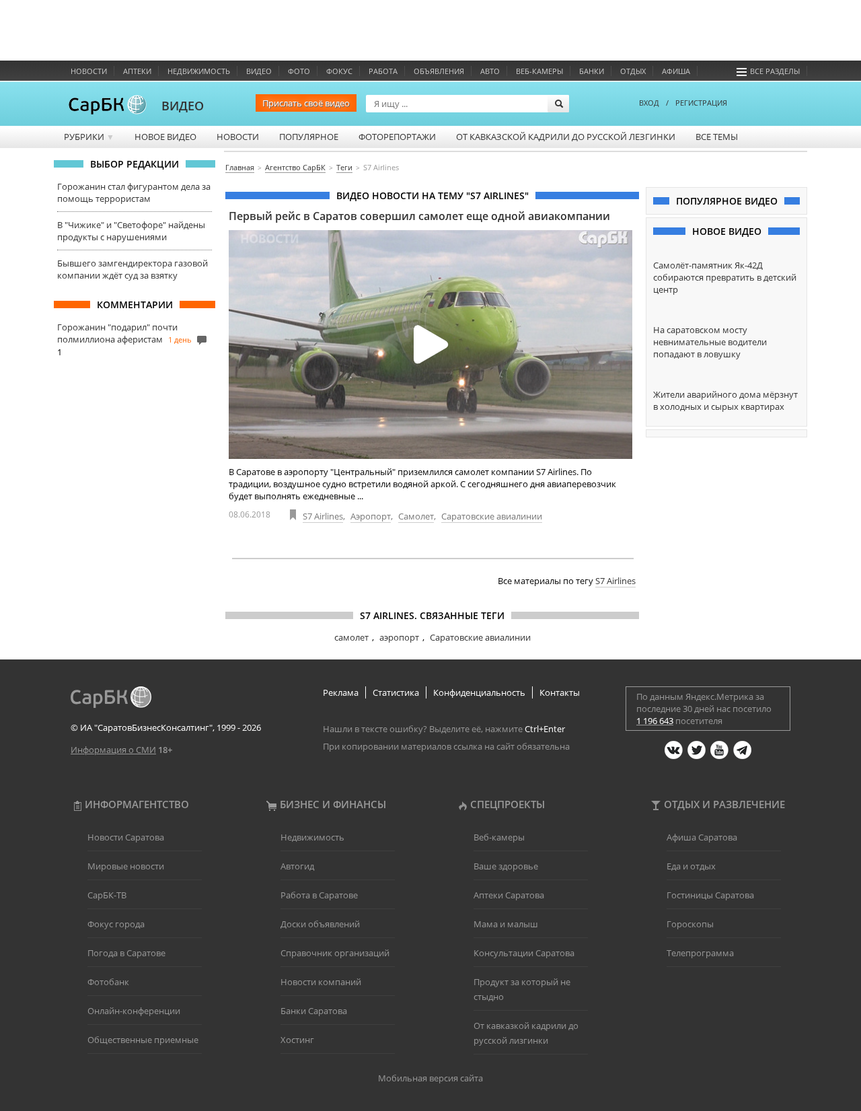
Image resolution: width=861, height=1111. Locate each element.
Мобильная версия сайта (430, 1078)
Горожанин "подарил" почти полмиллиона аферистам (117, 333)
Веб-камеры (539, 71)
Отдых (633, 71)
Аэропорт (370, 516)
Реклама (341, 692)
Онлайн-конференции (133, 1011)
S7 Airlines (323, 516)
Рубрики (89, 137)
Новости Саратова (125, 837)
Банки (591, 71)
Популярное (308, 137)
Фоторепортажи (397, 137)
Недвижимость (198, 71)
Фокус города (116, 924)
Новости (89, 71)
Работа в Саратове (319, 895)
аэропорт (399, 637)
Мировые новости (125, 866)
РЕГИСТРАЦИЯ (701, 103)
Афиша (676, 71)
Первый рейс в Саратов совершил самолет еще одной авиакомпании (419, 216)
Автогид (297, 866)
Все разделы (775, 71)
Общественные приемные (142, 1040)
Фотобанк (108, 982)
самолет (351, 637)
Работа (383, 71)
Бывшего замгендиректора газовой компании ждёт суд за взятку (132, 269)
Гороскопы (690, 924)
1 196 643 (654, 721)
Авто (490, 71)
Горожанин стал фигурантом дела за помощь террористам (134, 192)
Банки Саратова (313, 1011)
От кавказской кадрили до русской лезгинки (565, 137)
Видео (259, 71)
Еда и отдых (691, 866)
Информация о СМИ (113, 750)
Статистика (396, 692)
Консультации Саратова (524, 953)
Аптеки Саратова (509, 895)
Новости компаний (320, 982)
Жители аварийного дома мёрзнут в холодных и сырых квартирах (725, 400)
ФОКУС (339, 71)
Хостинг (297, 1040)
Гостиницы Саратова (710, 895)
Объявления (439, 71)
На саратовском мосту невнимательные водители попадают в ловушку (710, 342)
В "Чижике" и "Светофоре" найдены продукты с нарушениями (131, 231)
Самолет (416, 516)
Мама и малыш (506, 924)
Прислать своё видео (306, 103)
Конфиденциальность (479, 692)
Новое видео (165, 137)
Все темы (717, 137)
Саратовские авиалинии (491, 516)
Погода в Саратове (126, 953)
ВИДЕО (182, 106)
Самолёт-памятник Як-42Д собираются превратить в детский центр (724, 277)
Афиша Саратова (702, 837)
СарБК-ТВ (106, 895)
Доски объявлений (320, 924)
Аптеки (137, 71)
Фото (299, 71)
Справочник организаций (334, 953)
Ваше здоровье (506, 866)
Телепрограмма (700, 953)
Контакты (559, 692)
